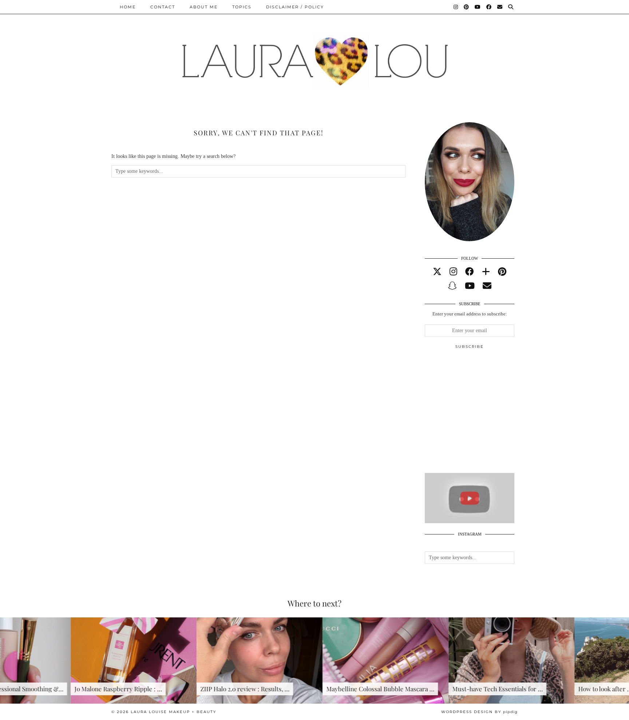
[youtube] (470, 286)
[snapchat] (452, 286)
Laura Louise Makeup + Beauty (173, 711)
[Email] (500, 7)
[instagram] (453, 272)
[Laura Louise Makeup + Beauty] (314, 55)
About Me (204, 6)
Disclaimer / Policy (295, 6)
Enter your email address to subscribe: (469, 314)
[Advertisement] (479, 414)
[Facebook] (489, 7)
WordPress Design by (479, 711)
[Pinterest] (467, 7)
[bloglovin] (486, 272)
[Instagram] (456, 7)
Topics (242, 6)
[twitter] (437, 272)
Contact (162, 6)
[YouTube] (478, 7)
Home (128, 6)
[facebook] (469, 272)
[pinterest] (502, 272)
